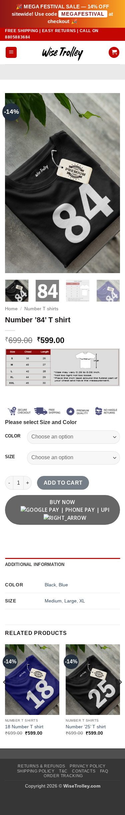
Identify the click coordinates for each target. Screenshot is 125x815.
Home (11, 308)
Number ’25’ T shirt (86, 726)
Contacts (83, 771)
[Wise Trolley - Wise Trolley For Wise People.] (62, 52)
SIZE (10, 457)
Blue (63, 584)
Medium (53, 600)
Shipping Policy (36, 771)
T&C (63, 771)
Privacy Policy (88, 766)
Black (50, 584)
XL (82, 600)
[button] (11, 52)
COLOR (12, 436)
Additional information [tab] (35, 564)
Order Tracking (63, 775)
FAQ (104, 771)
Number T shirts (41, 308)
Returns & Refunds (41, 766)
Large (70, 600)
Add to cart (63, 483)
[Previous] (16, 183)
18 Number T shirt (24, 726)
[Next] (109, 183)
